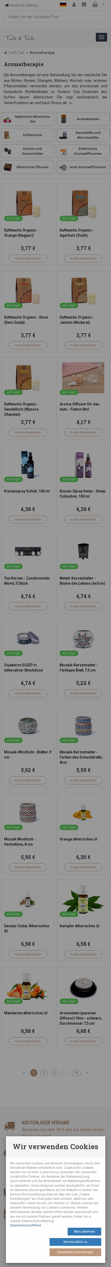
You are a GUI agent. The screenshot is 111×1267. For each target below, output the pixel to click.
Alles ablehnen (84, 1231)
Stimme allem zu (75, 1242)
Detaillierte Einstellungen (75, 1252)
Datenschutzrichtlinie (25, 1225)
